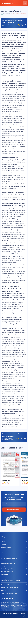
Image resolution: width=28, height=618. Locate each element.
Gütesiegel (22, 616)
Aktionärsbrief (8, 23)
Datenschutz (6, 616)
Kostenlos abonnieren (13, 509)
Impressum (15, 616)
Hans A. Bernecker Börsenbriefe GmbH (14, 14)
